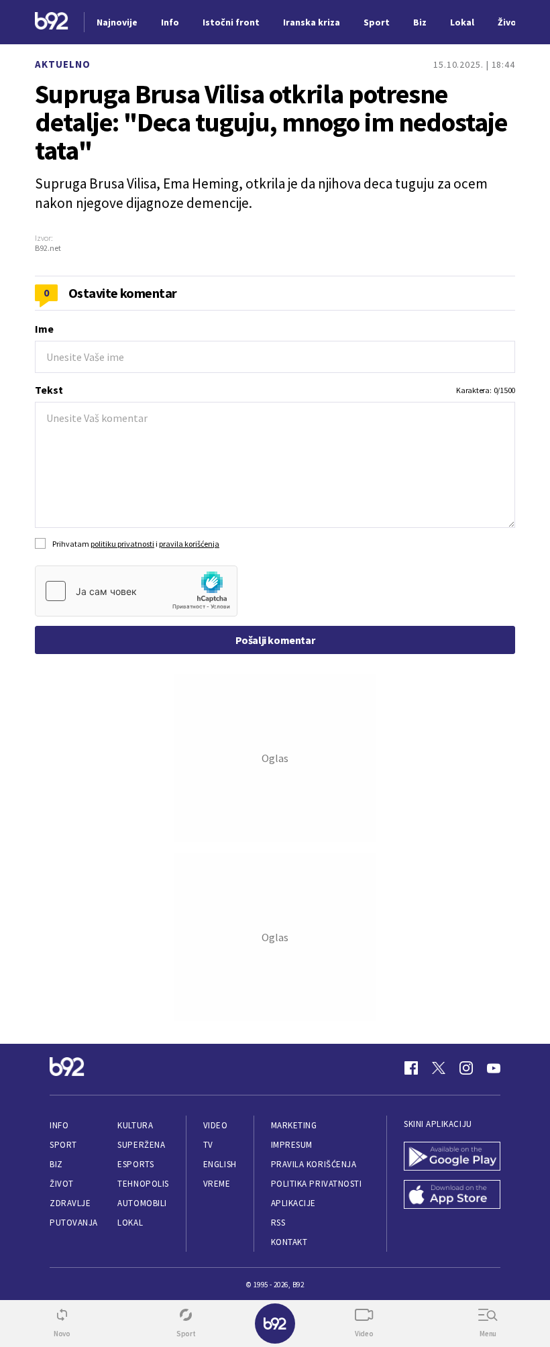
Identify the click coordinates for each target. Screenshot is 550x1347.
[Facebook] (411, 1068)
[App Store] (452, 1195)
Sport (63, 1144)
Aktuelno (63, 64)
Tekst (49, 389)
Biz (56, 1164)
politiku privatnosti (122, 544)
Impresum (292, 1144)
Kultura (135, 1125)
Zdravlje (70, 1203)
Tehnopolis (142, 1183)
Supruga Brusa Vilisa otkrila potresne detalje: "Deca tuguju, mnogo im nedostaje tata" (271, 122)
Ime (44, 328)
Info (59, 1125)
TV (208, 1144)
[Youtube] (493, 1068)
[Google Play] (452, 1157)
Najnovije (117, 22)
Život (62, 1183)
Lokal (130, 1222)
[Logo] (51, 22)
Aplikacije (293, 1203)
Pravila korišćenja (314, 1164)
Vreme (217, 1183)
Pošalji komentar (275, 640)
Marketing (294, 1125)
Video (215, 1125)
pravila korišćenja (189, 544)
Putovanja (74, 1222)
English (220, 1164)
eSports (135, 1164)
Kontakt (289, 1242)
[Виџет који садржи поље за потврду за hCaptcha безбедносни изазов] (136, 590)
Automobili (141, 1203)
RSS (278, 1222)
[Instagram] (466, 1068)
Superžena (141, 1144)
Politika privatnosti (316, 1183)
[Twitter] (438, 1068)
